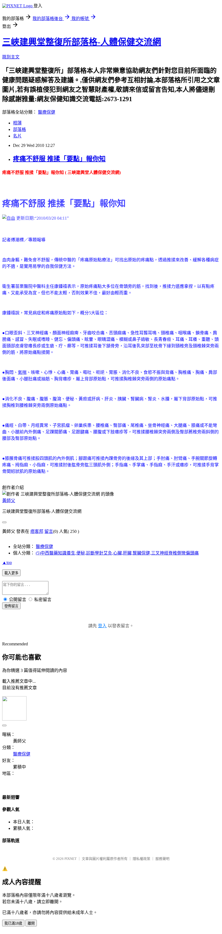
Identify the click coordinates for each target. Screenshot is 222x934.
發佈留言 (11, 606)
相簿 (17, 123)
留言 (48, 531)
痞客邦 (36, 531)
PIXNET (70, 859)
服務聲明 (162, 859)
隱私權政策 (141, 859)
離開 (31, 923)
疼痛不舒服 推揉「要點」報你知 (59, 158)
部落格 (19, 129)
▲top (7, 562)
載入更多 (11, 573)
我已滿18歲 (13, 923)
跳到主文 (10, 57)
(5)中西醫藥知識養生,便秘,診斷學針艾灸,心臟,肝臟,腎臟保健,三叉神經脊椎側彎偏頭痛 (117, 553)
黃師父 (8, 500)
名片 (17, 136)
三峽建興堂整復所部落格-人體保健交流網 (81, 42)
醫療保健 (46, 112)
